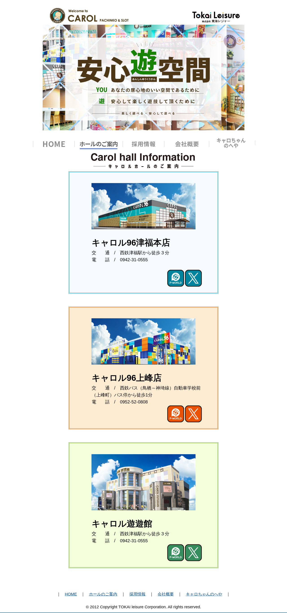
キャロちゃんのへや (204, 594)
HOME (71, 594)
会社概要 (166, 594)
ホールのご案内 (103, 594)
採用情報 (137, 594)
